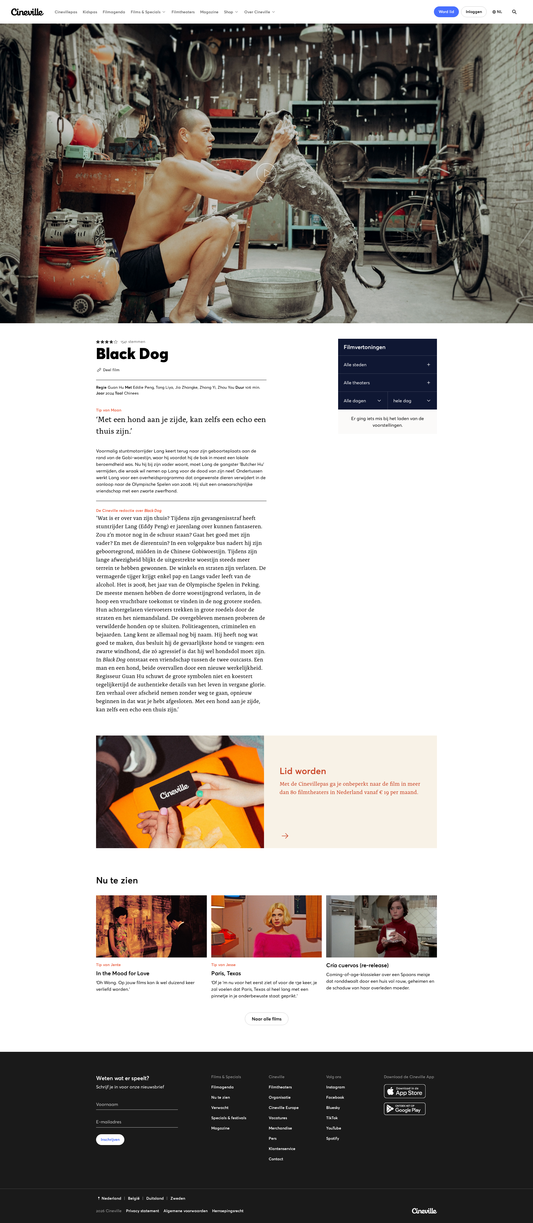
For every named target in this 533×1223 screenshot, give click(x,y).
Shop (228, 11)
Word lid (446, 11)
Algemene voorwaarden (186, 1210)
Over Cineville (257, 11)
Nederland (111, 1198)
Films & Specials (145, 11)
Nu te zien (220, 1097)
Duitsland (155, 1198)
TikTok (332, 1117)
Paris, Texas (226, 973)
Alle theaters (357, 382)
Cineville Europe (284, 1107)
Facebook (335, 1097)
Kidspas (90, 11)
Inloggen (474, 11)
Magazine (209, 11)
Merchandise (280, 1128)
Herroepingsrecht (227, 1210)
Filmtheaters (183, 11)
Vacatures (278, 1117)
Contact (276, 1158)
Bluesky (333, 1107)
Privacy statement (142, 1210)
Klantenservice (282, 1148)
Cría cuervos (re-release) (357, 965)
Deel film (111, 369)
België (134, 1198)
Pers (272, 1138)
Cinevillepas (66, 11)
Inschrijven (110, 1139)
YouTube (333, 1128)
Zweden (177, 1198)
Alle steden (355, 364)
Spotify (332, 1138)
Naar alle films (266, 1019)
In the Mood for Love (122, 973)
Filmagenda (114, 11)
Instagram (335, 1087)
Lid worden (303, 771)
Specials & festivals (228, 1117)
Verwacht (219, 1107)
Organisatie (280, 1097)
